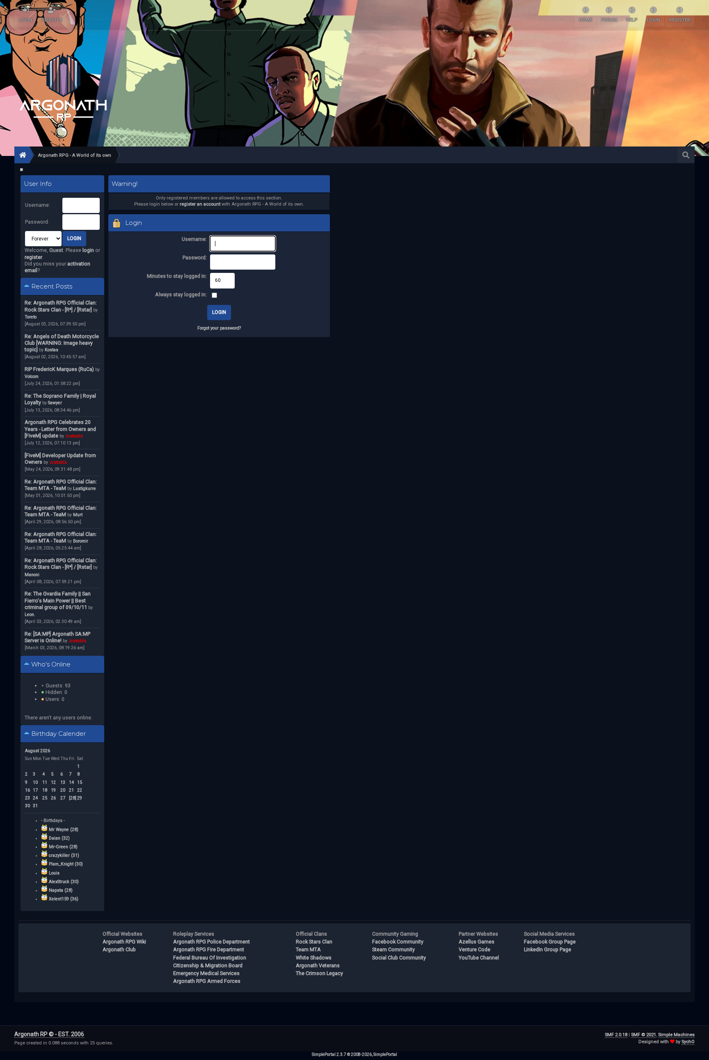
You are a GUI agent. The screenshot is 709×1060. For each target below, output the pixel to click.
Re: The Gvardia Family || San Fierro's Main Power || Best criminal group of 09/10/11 (58, 600)
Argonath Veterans (318, 965)
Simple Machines (676, 1034)
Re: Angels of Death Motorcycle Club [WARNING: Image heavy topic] (62, 343)
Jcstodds (74, 436)
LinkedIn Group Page (547, 949)
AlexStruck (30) (64, 881)
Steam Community (393, 949)
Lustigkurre (84, 488)
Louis (54, 873)
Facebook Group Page (550, 942)
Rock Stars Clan (314, 942)
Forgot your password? (219, 328)
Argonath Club (119, 949)
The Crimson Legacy (319, 973)
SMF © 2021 (643, 1034)
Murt (77, 514)
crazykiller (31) (64, 855)
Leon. (30, 614)
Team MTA (308, 949)
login (88, 250)
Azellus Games (476, 942)
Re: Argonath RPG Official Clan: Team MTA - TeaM (61, 484)
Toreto (31, 317)
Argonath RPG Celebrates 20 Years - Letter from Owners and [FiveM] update (60, 428)
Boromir (80, 541)
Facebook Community (397, 942)
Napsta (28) (61, 890)
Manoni (32, 574)
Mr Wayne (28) (63, 829)
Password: (37, 222)
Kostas (51, 350)
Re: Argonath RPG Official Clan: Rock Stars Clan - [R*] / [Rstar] (61, 306)
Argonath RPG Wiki (124, 942)
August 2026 (37, 750)
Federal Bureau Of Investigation (209, 958)
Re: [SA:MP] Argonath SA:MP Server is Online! (57, 637)
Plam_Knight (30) (66, 864)
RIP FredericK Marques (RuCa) (59, 369)
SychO (688, 1041)
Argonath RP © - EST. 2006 (49, 1034)
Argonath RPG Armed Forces (206, 981)
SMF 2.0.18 (616, 1034)
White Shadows (314, 958)
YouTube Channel (479, 958)
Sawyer (55, 402)
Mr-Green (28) (63, 846)
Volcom (32, 376)
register (33, 257)
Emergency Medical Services (206, 973)
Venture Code (474, 949)
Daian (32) (59, 838)
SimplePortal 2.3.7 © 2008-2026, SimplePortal (354, 1054)
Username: (37, 205)
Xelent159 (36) (63, 899)
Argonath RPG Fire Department (208, 949)
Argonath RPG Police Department (211, 942)
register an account (200, 204)
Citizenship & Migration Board (207, 965)
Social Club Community (399, 958)
